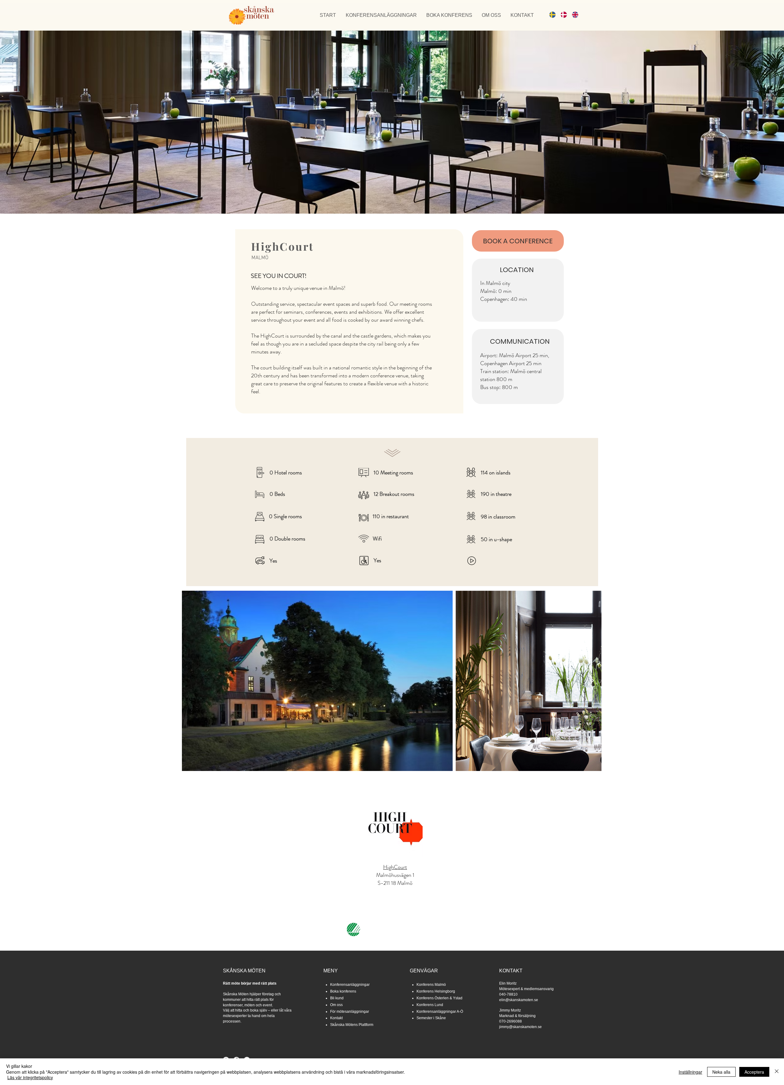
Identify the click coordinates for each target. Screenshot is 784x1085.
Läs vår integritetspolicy (30, 1077)
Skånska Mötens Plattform (351, 1025)
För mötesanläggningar (349, 1011)
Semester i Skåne (431, 1018)
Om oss (336, 1005)
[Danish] (561, 14)
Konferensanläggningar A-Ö (440, 1011)
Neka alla (721, 1072)
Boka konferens (343, 991)
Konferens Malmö (431, 984)
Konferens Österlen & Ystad (439, 998)
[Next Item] (590, 681)
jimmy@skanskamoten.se (520, 1027)
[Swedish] (550, 14)
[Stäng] (776, 1071)
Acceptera (754, 1072)
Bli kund (337, 998)
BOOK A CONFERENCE (517, 241)
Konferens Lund (430, 1005)
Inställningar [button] (690, 1072)
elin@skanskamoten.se (518, 1000)
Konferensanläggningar (350, 984)
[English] (573, 14)
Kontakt (336, 1018)
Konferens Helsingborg (436, 991)
